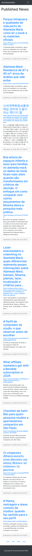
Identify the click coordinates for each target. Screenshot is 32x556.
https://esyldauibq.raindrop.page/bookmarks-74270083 (15, 432)
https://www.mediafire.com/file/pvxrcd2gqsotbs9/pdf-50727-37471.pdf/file (16, 380)
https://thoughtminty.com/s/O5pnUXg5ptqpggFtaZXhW (16, 339)
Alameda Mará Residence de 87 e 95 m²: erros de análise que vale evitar (15, 73)
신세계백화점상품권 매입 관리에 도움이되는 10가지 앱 (16, 109)
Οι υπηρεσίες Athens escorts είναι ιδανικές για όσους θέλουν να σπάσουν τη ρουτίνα (15, 461)
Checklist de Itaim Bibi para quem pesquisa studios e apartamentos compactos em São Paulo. (16, 419)
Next (18, 541)
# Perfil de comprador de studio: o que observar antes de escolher (15, 328)
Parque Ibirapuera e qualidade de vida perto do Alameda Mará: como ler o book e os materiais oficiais (15, 29)
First (8, 541)
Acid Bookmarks (8, 2)
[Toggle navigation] (28, 2)
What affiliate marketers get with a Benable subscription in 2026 (16, 369)
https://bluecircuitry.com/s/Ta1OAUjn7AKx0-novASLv (16, 43)
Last (23, 541)
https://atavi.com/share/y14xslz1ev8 (15, 83)
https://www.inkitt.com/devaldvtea (15, 521)
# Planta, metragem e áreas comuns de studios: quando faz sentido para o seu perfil (15, 509)
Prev (13, 541)
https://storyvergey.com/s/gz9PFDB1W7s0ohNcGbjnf (16, 473)
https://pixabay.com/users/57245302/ (15, 216)
